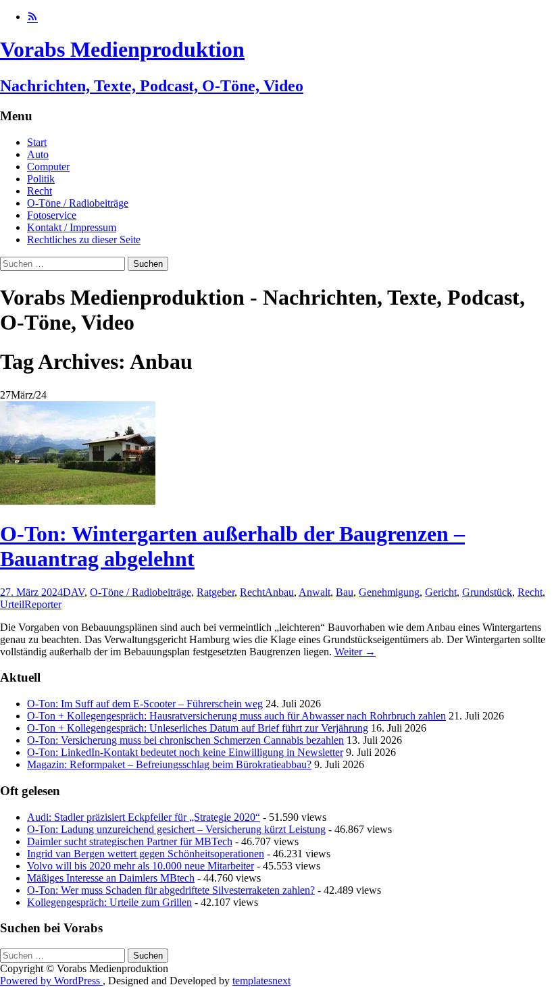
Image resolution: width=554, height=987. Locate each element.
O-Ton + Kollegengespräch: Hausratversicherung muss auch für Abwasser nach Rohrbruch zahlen (236, 716)
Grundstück (487, 592)
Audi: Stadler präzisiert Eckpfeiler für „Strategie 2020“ (143, 817)
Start (37, 142)
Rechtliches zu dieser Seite (84, 239)
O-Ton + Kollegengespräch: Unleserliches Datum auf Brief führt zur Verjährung (197, 728)
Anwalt (314, 592)
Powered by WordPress (51, 980)
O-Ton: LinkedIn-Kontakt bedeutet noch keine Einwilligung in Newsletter (185, 752)
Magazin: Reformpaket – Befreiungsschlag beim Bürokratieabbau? (169, 764)
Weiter (355, 651)
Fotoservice (51, 215)
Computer (48, 166)
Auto (38, 154)
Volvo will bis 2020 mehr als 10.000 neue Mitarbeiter (140, 865)
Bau (344, 592)
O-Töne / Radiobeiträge (77, 203)
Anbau (279, 592)
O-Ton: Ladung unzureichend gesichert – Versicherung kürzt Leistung (176, 829)
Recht (39, 191)
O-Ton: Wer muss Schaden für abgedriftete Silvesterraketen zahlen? (171, 890)
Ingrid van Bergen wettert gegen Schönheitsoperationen (145, 853)
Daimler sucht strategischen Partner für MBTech (129, 841)
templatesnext (261, 980)
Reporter (42, 604)
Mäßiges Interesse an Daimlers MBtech (111, 878)
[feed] (32, 16)
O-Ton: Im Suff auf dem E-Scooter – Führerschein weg (145, 703)
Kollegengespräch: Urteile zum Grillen (109, 902)
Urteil (12, 604)
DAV (73, 592)
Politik (41, 178)
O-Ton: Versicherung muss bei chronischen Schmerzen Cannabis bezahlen (185, 740)
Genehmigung (389, 592)
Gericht (441, 592)
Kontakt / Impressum (71, 227)
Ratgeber (215, 592)
